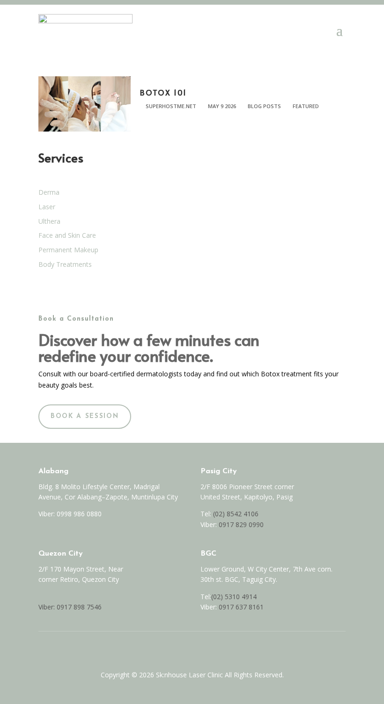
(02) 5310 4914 (234, 596)
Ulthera (49, 221)
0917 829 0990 (240, 524)
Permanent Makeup (68, 249)
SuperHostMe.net (171, 106)
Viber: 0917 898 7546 (70, 606)
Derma (48, 192)
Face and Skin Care (67, 235)
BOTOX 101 (163, 92)
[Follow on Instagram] (201, 648)
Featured (306, 106)
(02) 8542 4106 (235, 513)
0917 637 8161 (241, 606)
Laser (46, 206)
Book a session (85, 416)
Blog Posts (264, 106)
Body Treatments (65, 264)
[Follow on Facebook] (182, 648)
